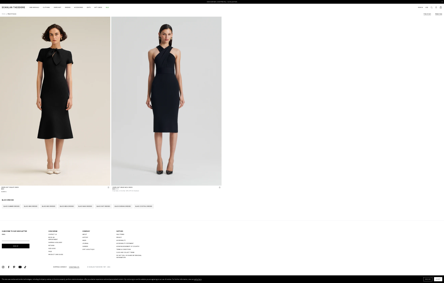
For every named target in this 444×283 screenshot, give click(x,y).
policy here (198, 279)
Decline (428, 279)
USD (426, 7)
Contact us (52, 234)
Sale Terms (120, 234)
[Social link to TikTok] (26, 267)
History (85, 237)
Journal (85, 243)
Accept (438, 279)
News (84, 240)
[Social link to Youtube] (20, 267)
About (84, 234)
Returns (51, 245)
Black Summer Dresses (11, 206)
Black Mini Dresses (30, 206)
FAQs (50, 251)
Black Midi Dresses (48, 206)
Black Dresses (12, 14)
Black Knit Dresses (103, 206)
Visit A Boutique (88, 249)
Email (3, 234)
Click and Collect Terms (125, 252)
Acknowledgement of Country (127, 246)
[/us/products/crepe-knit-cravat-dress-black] (55, 101)
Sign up (15, 246)
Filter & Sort (427, 14)
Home (4, 14)
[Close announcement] (442, 1)
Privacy (119, 237)
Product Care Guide (55, 254)
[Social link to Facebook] (9, 267)
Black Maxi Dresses (85, 206)
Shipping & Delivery (55, 242)
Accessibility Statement (125, 243)
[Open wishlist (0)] (436, 7)
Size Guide (52, 248)
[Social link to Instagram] (4, 267)
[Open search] (431, 7)
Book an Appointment (53, 238)
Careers (85, 246)
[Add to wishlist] (108, 187)
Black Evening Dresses (123, 206)
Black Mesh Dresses (67, 206)
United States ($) (74, 267)
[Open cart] (440, 7)
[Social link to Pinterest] (15, 267)
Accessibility (121, 240)
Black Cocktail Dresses (143, 206)
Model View (438, 14)
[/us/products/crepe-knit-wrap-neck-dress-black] (166, 101)
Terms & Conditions (123, 249)
